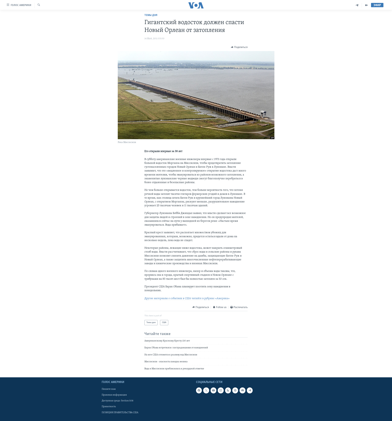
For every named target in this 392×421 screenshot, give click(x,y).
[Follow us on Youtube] (213, 390)
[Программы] (366, 5)
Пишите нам (109, 389)
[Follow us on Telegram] (250, 390)
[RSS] (228, 390)
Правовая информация (114, 395)
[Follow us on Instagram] (221, 390)
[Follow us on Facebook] (199, 390)
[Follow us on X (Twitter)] (206, 390)
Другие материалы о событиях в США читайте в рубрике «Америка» (187, 298)
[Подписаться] (242, 390)
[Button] (239, 47)
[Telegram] (357, 5)
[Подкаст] (235, 390)
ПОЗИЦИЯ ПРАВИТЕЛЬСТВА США (120, 412)
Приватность (109, 406)
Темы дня (150, 15)
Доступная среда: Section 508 (117, 401)
